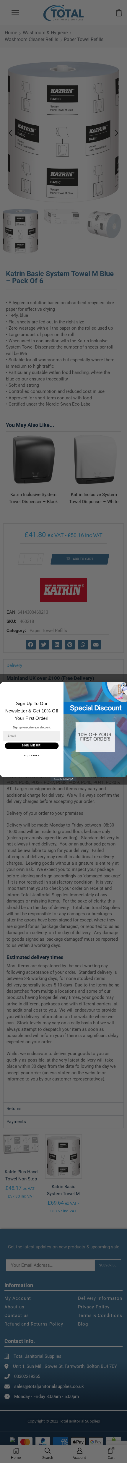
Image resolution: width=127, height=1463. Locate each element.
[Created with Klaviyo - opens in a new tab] (63, 779)
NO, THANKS (31, 755)
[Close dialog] (123, 685)
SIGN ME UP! (32, 745)
